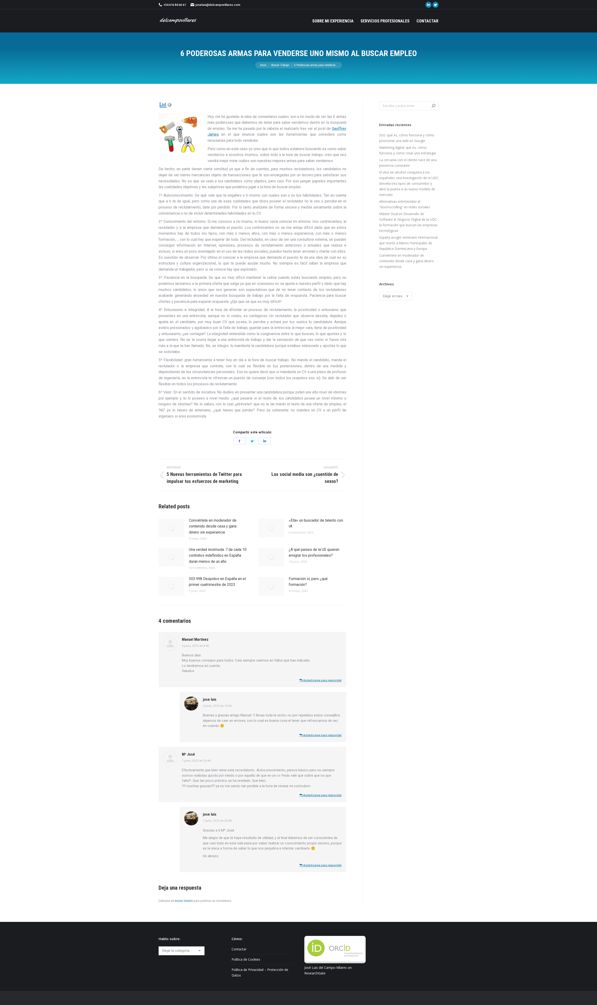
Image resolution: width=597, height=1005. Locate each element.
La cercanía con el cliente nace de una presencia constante (408, 163)
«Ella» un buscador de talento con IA (316, 523)
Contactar (239, 949)
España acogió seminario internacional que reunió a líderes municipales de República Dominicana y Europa (408, 243)
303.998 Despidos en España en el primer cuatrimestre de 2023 (217, 582)
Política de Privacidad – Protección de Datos (260, 972)
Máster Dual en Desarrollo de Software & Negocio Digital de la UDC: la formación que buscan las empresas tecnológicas (408, 222)
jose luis (209, 699)
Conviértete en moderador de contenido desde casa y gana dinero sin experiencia (212, 526)
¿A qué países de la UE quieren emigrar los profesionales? (314, 552)
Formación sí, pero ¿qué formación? (308, 582)
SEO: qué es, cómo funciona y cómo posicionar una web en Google (406, 138)
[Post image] (171, 528)
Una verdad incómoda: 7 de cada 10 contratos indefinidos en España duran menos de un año (217, 555)
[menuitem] (333, 21)
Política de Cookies (246, 959)
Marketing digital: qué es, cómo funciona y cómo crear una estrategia (407, 150)
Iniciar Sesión (184, 900)
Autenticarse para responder (322, 680)
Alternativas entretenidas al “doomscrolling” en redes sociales (404, 204)
